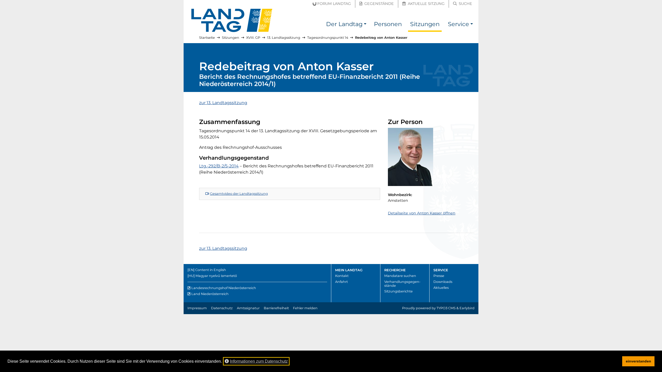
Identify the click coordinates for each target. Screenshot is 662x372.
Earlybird (467, 308)
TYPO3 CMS (446, 308)
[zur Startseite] (232, 20)
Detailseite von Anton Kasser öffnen (421, 213)
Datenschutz (222, 308)
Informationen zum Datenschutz (259, 361)
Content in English (210, 270)
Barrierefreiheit (276, 308)
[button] (365, 25)
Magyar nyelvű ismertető (216, 276)
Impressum (197, 308)
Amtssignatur (248, 308)
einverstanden (638, 361)
